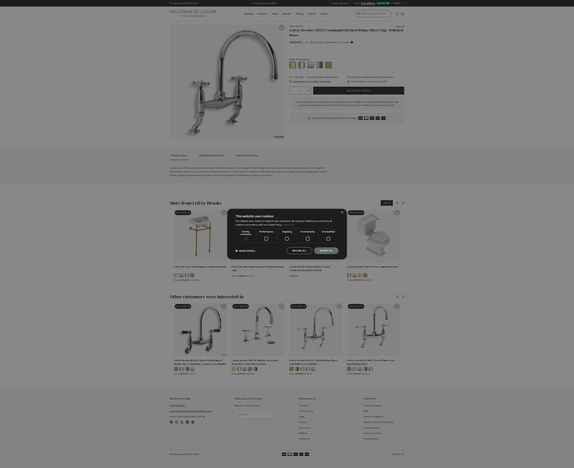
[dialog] (287, 234)
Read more (288, 224)
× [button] (342, 212)
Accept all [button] (326, 250)
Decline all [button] (299, 250)
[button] (245, 250)
